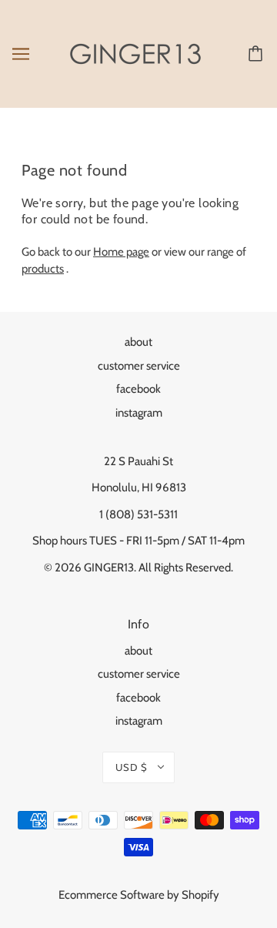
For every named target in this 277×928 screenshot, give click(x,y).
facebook (138, 389)
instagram (138, 413)
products (43, 269)
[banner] (135, 53)
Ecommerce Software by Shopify (138, 895)
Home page (121, 252)
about (138, 342)
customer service (139, 366)
